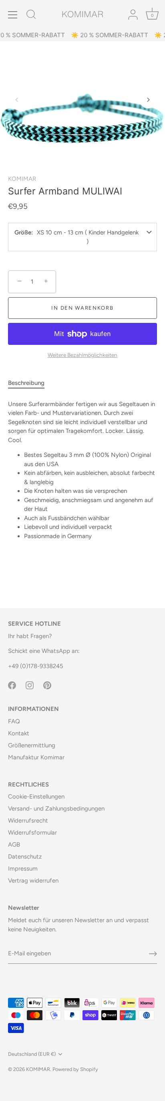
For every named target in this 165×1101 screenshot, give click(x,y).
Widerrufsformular (32, 832)
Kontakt (18, 733)
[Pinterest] (47, 684)
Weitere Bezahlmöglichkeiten (82, 355)
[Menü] (13, 15)
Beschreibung (26, 382)
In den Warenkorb (82, 308)
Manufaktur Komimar (36, 757)
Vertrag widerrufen (33, 880)
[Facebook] (12, 684)
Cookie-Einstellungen (36, 796)
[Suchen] (31, 15)
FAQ (14, 721)
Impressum (23, 868)
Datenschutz (25, 856)
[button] (17, 99)
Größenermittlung (31, 745)
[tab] (30, 383)
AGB (14, 844)
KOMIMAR (22, 178)
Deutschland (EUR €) (32, 1054)
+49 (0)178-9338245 (35, 666)
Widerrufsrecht (28, 820)
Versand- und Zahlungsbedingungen (56, 808)
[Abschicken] (153, 954)
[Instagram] (30, 684)
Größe (22, 233)
